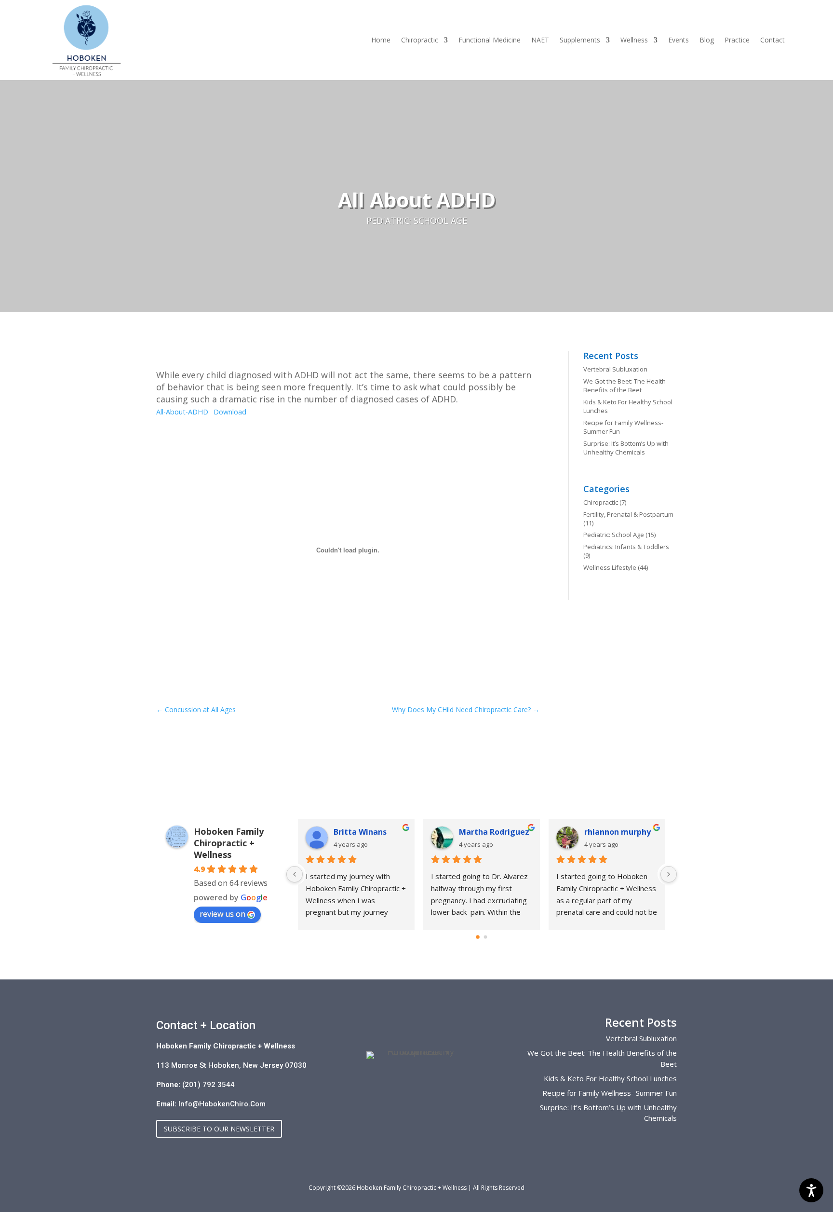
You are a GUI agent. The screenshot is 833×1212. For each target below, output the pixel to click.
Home (380, 40)
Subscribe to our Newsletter (219, 1128)
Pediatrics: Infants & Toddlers (626, 546)
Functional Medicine (489, 40)
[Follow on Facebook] (416, 1086)
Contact (772, 40)
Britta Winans (360, 831)
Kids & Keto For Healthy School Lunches (610, 1078)
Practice (737, 40)
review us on (222, 914)
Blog (706, 40)
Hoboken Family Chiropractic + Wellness (229, 843)
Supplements (580, 40)
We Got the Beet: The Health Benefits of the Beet (624, 385)
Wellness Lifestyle (609, 567)
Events (678, 40)
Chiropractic (419, 40)
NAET (540, 40)
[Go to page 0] (478, 937)
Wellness (634, 40)
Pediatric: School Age (416, 220)
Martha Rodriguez (494, 831)
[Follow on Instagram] (388, 1086)
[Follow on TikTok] (444, 1086)
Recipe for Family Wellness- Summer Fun (609, 1093)
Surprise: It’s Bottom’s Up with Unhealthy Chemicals (626, 447)
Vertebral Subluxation (615, 369)
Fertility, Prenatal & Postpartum (628, 514)
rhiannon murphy (617, 831)
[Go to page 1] (485, 937)
